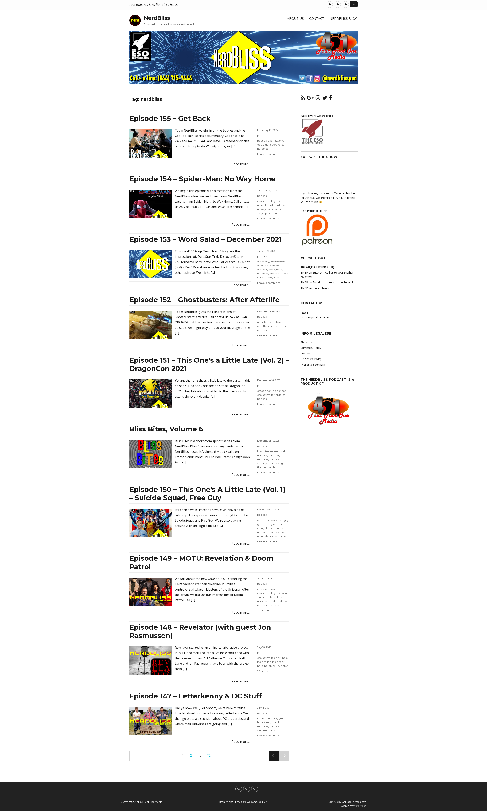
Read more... (240, 164)
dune (260, 265)
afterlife (262, 321)
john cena (270, 528)
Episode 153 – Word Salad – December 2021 (205, 239)
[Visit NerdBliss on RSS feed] (303, 98)
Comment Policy (311, 348)
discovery (263, 261)
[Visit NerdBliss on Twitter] (324, 98)
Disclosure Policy (311, 359)
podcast (262, 135)
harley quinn (272, 524)
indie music (264, 661)
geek (260, 144)
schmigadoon (265, 463)
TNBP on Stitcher (311, 272)
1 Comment (264, 610)
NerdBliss (157, 18)
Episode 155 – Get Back (170, 118)
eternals (262, 269)
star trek (267, 277)
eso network (275, 140)
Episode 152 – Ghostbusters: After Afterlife (204, 300)
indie (285, 657)
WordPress (359, 806)
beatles (262, 140)
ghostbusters (265, 325)
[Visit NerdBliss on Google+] (310, 98)
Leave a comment (268, 153)
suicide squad (277, 535)
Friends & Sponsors (313, 364)
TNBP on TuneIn (311, 282)
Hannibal (273, 455)
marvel (261, 205)
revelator (282, 665)
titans (271, 730)
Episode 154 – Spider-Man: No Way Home (202, 179)
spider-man (271, 213)
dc (258, 520)
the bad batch (266, 467)
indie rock (278, 661)
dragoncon (279, 390)
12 (210, 755)
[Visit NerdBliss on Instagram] (318, 98)
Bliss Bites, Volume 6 (166, 429)
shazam (262, 730)
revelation (275, 604)
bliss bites (263, 451)
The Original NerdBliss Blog (317, 267)
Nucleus (333, 802)
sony (260, 213)
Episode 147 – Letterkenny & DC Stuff (195, 696)
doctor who (277, 261)
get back (270, 144)
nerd (280, 144)
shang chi (281, 463)
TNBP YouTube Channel (315, 288)
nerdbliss (262, 148)
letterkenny (264, 722)
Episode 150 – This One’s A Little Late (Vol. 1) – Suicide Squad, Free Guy (207, 493)
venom (277, 277)
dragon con (264, 390)
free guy (283, 520)
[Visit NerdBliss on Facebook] (330, 98)
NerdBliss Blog (344, 19)
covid (260, 589)
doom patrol (277, 589)
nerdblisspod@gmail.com (316, 317)
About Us (295, 19)
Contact (316, 19)
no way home (265, 209)
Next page (284, 760)
